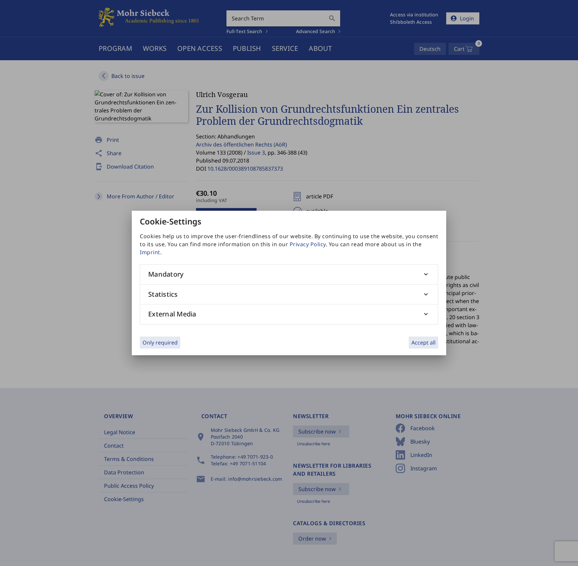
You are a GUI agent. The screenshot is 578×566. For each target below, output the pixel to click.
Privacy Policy (308, 244)
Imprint (150, 252)
